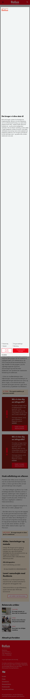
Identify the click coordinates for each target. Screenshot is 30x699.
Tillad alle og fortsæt (21, 350)
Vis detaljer (4, 354)
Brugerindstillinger (18, 343)
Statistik (5, 346)
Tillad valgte (7, 350)
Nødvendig (5, 343)
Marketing (15, 346)
